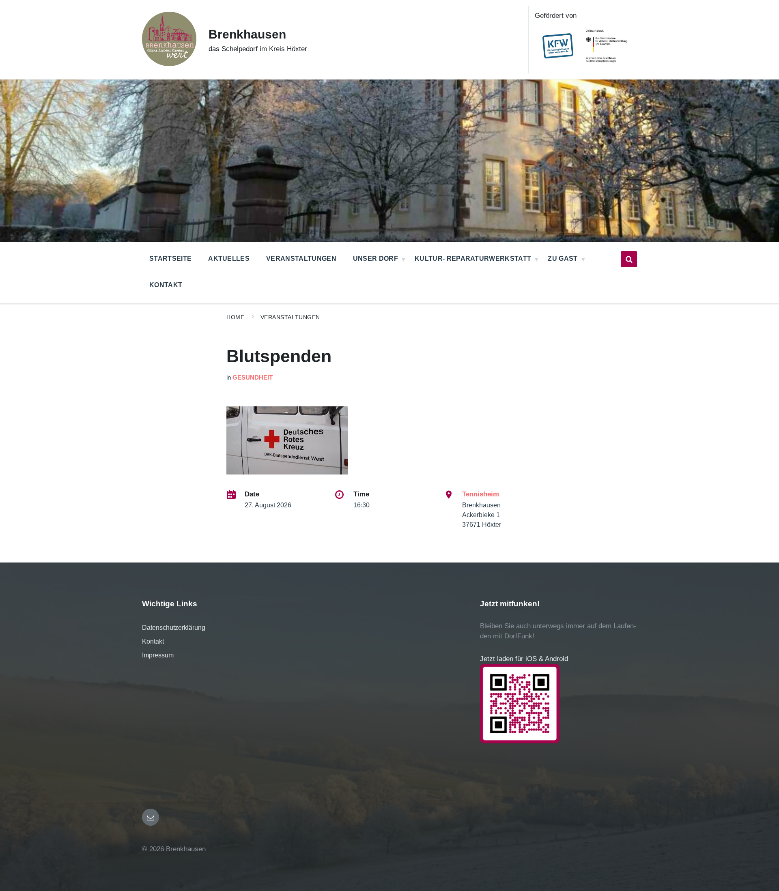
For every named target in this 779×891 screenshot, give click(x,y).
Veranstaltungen (290, 317)
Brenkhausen (247, 34)
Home (235, 317)
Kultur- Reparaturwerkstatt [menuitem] (473, 258)
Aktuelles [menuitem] (229, 258)
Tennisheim (480, 494)
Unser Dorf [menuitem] (375, 258)
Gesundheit (252, 377)
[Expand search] (629, 259)
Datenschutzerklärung (173, 627)
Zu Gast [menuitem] (562, 258)
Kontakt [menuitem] (165, 284)
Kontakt (153, 641)
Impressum (158, 655)
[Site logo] (169, 64)
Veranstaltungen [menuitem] (301, 258)
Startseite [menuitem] (170, 258)
